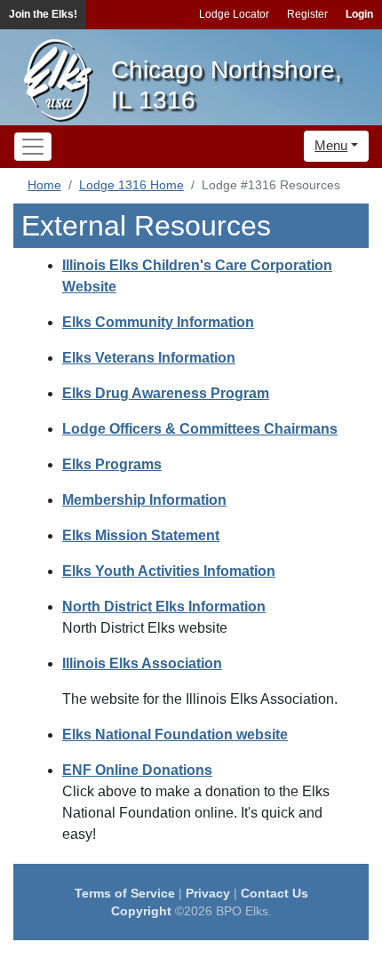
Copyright (141, 911)
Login (359, 14)
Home (44, 185)
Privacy (208, 893)
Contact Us (274, 893)
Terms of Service (125, 893)
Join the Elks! (43, 14)
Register (307, 14)
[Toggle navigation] (33, 146)
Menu (330, 145)
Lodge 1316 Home (131, 185)
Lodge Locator (234, 14)
